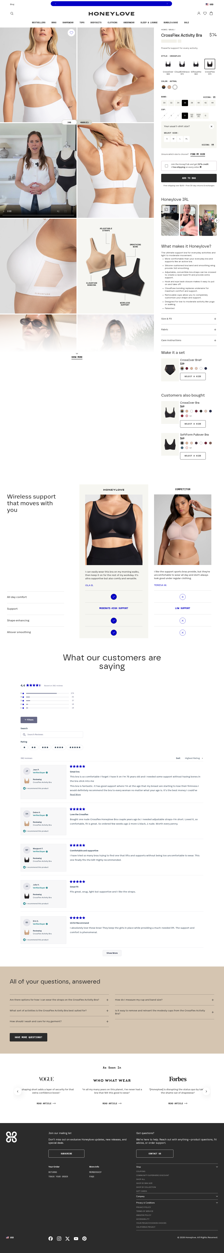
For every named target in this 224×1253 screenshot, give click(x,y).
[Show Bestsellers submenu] (47, 23)
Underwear (128, 23)
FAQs (91, 1177)
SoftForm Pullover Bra (194, 436)
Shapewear (67, 23)
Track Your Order (58, 1177)
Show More (76, 357)
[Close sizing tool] (211, 126)
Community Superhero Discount (152, 1175)
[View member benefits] (200, 167)
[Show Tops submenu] (86, 23)
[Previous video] (161, 220)
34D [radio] (69, 122)
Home (164, 30)
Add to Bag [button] (189, 178)
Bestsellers (38, 23)
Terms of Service (144, 1211)
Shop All (140, 1179)
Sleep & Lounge (149, 23)
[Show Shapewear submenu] (75, 23)
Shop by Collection (146, 1187)
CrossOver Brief (191, 362)
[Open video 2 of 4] (170, 220)
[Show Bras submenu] (58, 23)
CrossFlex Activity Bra (42, 782)
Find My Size (197, 154)
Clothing (112, 23)
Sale (186, 23)
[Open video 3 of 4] (189, 220)
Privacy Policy (143, 1207)
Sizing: (207, 97)
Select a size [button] (193, 377)
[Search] (12, 13)
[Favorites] (205, 13)
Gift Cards (141, 1191)
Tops (82, 23)
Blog (12, 4)
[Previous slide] (4, 189)
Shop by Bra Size (144, 1183)
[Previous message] (55, 3)
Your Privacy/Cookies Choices (151, 1223)
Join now (122, 4)
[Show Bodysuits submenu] (104, 23)
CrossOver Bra (189, 405)
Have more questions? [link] (28, 1037)
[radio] (168, 68)
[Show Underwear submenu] (136, 23)
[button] (47, 693)
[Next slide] (150, 189)
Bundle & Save (171, 23)
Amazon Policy (143, 1215)
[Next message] (167, 3)
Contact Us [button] (155, 1154)
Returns (52, 1172)
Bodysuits (96, 23)
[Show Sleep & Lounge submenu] (160, 23)
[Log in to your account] (199, 13)
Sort (178, 758)
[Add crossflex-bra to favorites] (71, 32)
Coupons (140, 1171)
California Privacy (145, 1227)
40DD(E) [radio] (84, 122)
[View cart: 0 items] (211, 13)
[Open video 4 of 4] (208, 220)
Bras (54, 23)
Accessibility (142, 1219)
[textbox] (52, 734)
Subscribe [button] (66, 1154)
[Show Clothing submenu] (119, 23)
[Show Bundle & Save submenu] (180, 23)
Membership (95, 1172)
